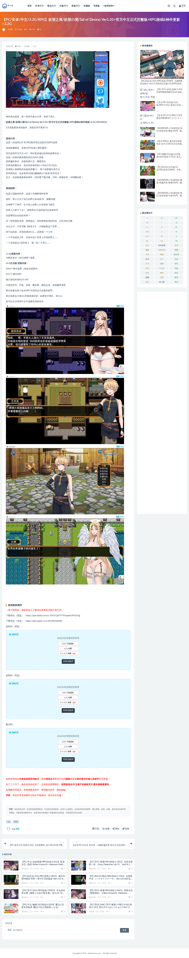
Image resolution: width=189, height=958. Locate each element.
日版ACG (63, 6)
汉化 (147, 268)
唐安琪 (176, 254)
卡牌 (147, 254)
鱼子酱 (161, 282)
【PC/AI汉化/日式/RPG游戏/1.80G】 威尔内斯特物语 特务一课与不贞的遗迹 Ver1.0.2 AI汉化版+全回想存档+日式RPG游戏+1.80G (43, 879)
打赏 (96, 829)
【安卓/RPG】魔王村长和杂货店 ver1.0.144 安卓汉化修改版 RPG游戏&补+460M (170, 144)
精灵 (176, 273)
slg (176, 241)
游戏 (16, 822)
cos (147, 227)
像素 (147, 250)
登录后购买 (68, 661)
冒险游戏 (161, 250)
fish (147, 232)
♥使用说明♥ (108, 6)
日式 (147, 264)
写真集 (96, 6)
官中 (162, 259)
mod (147, 236)
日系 (162, 264)
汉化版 (161, 268)
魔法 (147, 282)
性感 (176, 259)
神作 (162, 273)
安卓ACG (39, 6)
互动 (176, 245)
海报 (116, 829)
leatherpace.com (94, 953)
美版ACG (75, 6)
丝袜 (147, 245)
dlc (176, 227)
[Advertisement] (162, 403)
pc (147, 241)
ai (147, 222)
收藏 (107, 829)
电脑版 (87, 6)
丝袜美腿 (161, 245)
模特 (176, 264)
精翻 (147, 277)
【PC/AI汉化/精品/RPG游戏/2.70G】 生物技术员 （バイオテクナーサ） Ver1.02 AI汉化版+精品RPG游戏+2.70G (110, 879)
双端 (162, 254)
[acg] (4, 29)
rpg (8, 822)
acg (15, 829)
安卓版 (10, 29)
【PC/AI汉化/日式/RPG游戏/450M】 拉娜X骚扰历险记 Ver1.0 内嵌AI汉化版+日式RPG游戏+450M (161, 83)
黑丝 (176, 282)
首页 (29, 6)
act (162, 218)
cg (176, 222)
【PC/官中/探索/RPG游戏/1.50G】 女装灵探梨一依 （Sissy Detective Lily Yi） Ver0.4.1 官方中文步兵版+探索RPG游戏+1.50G (111, 864)
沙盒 (176, 268)
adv (176, 218)
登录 (183, 6)
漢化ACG (51, 6)
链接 (126, 829)
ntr (162, 236)
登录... (10, 930)
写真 (176, 250)
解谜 (176, 277)
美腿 (162, 277)
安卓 (147, 259)
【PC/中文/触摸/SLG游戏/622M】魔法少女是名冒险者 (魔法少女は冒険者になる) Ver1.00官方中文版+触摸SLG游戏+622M (42, 907)
